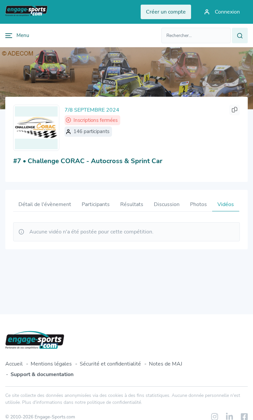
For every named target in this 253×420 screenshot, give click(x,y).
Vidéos (225, 204)
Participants (96, 204)
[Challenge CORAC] (36, 128)
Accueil (14, 364)
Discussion (167, 204)
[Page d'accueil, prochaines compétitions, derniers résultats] (26, 11)
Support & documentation (42, 374)
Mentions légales (51, 364)
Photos (198, 204)
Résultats (131, 204)
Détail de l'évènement (44, 204)
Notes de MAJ (165, 364)
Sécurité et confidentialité (110, 364)
